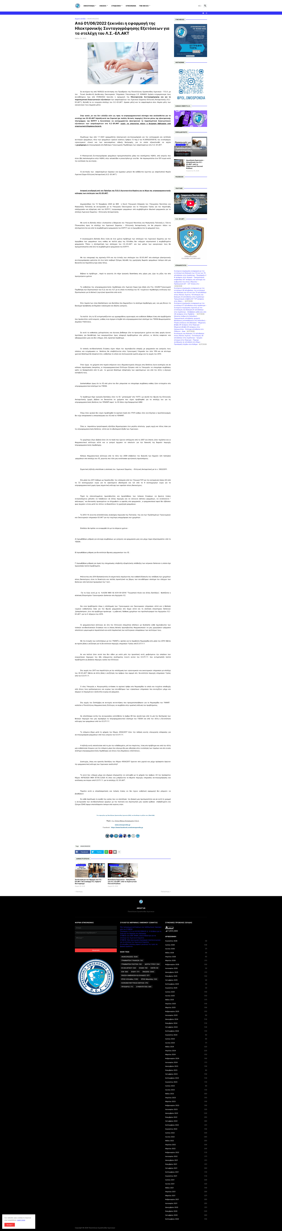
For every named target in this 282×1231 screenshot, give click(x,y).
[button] (200, 6)
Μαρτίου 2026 (186, 960)
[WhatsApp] (106, 852)
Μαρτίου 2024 (186, 1054)
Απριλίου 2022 (186, 1144)
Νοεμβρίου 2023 (186, 1070)
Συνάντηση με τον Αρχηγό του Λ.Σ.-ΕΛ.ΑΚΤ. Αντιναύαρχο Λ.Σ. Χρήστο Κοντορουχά (88, 881)
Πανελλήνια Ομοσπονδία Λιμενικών (102, 1228)
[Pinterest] (110, 852)
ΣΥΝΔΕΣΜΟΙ (116, 6)
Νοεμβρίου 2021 (186, 1164)
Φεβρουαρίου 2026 (186, 964)
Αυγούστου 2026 (186, 941)
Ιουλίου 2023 (186, 1086)
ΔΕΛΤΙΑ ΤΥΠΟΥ (152, 964)
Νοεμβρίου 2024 (186, 1023)
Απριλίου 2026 (186, 957)
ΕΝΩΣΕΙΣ (103, 6)
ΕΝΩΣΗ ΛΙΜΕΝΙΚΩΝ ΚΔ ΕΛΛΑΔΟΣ (135, 975)
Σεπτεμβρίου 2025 (186, 984)
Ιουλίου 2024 (186, 1039)
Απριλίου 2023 (186, 1097)
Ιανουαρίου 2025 (186, 1015)
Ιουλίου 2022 (186, 1133)
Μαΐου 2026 (186, 953)
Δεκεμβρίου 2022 (186, 1113)
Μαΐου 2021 (186, 1188)
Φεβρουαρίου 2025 (186, 1011)
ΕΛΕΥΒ (154, 968)
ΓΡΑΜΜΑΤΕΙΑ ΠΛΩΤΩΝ (131, 964)
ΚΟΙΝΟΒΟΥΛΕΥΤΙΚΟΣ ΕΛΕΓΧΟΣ (134, 983)
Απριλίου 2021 (186, 1191)
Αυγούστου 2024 (186, 1035)
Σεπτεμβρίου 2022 (186, 1125)
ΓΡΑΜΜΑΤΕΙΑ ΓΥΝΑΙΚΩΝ (132, 960)
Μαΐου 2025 (186, 1000)
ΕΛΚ (124, 972)
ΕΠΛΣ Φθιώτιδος (149, 979)
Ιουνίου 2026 (186, 949)
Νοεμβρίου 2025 (186, 976)
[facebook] (203, 13)
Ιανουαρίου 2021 (186, 1203)
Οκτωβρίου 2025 (186, 980)
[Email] (115, 852)
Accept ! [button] (10, 1225)
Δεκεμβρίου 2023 (186, 1066)
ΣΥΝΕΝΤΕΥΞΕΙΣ (143, 987)
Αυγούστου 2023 (186, 1082)
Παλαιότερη (165, 891)
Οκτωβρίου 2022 (186, 1121)
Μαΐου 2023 (186, 1094)
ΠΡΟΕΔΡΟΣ (127, 987)
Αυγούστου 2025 (186, 988)
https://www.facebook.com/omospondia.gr (127, 827)
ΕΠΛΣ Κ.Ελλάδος (129, 979)
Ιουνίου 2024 (186, 1043)
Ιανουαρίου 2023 (186, 1109)
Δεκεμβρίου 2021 (186, 1160)
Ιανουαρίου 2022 (186, 1156)
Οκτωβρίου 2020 (186, 1215)
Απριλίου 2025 (186, 1004)
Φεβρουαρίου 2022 (186, 1152)
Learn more (21, 1220)
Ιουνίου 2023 (186, 1090)
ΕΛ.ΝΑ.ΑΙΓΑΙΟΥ (128, 968)
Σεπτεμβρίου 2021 (186, 1172)
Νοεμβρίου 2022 (186, 1117)
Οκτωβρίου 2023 (186, 1074)
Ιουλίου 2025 (186, 992)
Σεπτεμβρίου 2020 (186, 1219)
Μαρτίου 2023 (186, 1101)
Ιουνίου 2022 (186, 1137)
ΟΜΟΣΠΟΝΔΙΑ (89, 6)
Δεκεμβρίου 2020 (186, 1207)
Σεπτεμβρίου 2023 (186, 1078)
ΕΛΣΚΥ (135, 972)
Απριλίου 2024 (186, 1050)
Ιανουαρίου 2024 (186, 1062)
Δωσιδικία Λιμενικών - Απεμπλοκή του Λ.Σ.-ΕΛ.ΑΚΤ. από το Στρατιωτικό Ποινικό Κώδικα (122, 881)
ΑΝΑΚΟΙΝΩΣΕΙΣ (93, 19)
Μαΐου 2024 (186, 1047)
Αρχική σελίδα (80, 19)
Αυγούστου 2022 (186, 1129)
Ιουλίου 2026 (186, 945)
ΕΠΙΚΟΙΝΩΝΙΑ (131, 6)
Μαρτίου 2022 (186, 1148)
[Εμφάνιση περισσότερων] (119, 852)
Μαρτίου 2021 (186, 1195)
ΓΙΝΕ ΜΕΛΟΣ (144, 6)
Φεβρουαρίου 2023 (186, 1105)
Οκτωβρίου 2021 (186, 1168)
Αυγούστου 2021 (186, 1176)
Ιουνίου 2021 (186, 1184)
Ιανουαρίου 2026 (186, 968)
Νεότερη (79, 891)
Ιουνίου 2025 (186, 996)
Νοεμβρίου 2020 (186, 1211)
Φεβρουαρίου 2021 (186, 1199)
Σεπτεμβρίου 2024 (186, 1031)
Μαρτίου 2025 (186, 1007)
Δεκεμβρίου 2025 (186, 972)
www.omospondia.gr (123, 825)
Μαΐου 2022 (186, 1141)
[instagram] (206, 13)
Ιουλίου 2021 (186, 1180)
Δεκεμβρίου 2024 (186, 1019)
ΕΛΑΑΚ (143, 968)
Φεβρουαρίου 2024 (186, 1058)
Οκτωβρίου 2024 (186, 1027)
